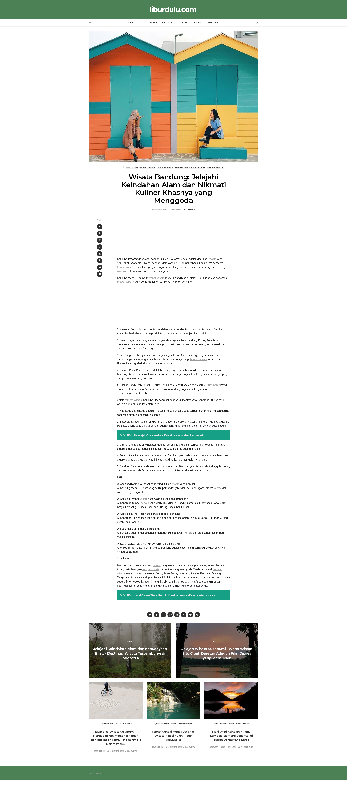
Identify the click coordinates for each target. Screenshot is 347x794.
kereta (188, 532)
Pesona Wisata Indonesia (182, 724)
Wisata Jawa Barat (165, 167)
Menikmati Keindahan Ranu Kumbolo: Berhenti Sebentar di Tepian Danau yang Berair (231, 735)
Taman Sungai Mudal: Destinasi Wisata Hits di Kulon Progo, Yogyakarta (173, 735)
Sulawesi (185, 23)
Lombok (153, 23)
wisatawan (123, 271)
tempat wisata (125, 267)
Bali (142, 23)
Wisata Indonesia (147, 167)
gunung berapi (212, 385)
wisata (212, 259)
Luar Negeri (211, 23)
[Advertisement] (173, 235)
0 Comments (189, 210)
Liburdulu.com (132, 167)
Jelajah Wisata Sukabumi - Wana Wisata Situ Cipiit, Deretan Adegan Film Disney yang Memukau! (216, 653)
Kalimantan (168, 23)
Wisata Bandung (182, 167)
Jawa (130, 23)
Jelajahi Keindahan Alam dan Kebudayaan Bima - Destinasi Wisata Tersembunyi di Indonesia (130, 653)
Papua (197, 23)
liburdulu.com (172, 9)
